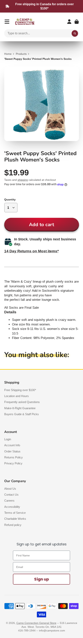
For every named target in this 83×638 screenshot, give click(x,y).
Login (7, 439)
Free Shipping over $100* (20, 390)
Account (69, 21)
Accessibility (12, 506)
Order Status (12, 451)
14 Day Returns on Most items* (31, 251)
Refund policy (12, 524)
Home (8, 53)
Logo (24, 22)
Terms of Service (15, 512)
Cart (76, 21)
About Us (10, 488)
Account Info (12, 445)
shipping (23, 179)
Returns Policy (13, 457)
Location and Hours (16, 396)
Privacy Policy (13, 463)
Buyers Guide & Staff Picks (21, 414)
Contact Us (11, 494)
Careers (9, 500)
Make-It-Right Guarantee (20, 408)
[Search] (75, 33)
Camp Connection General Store (36, 622)
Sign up (41, 579)
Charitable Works (15, 518)
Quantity (10, 199)
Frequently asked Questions (22, 402)
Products (21, 53)
